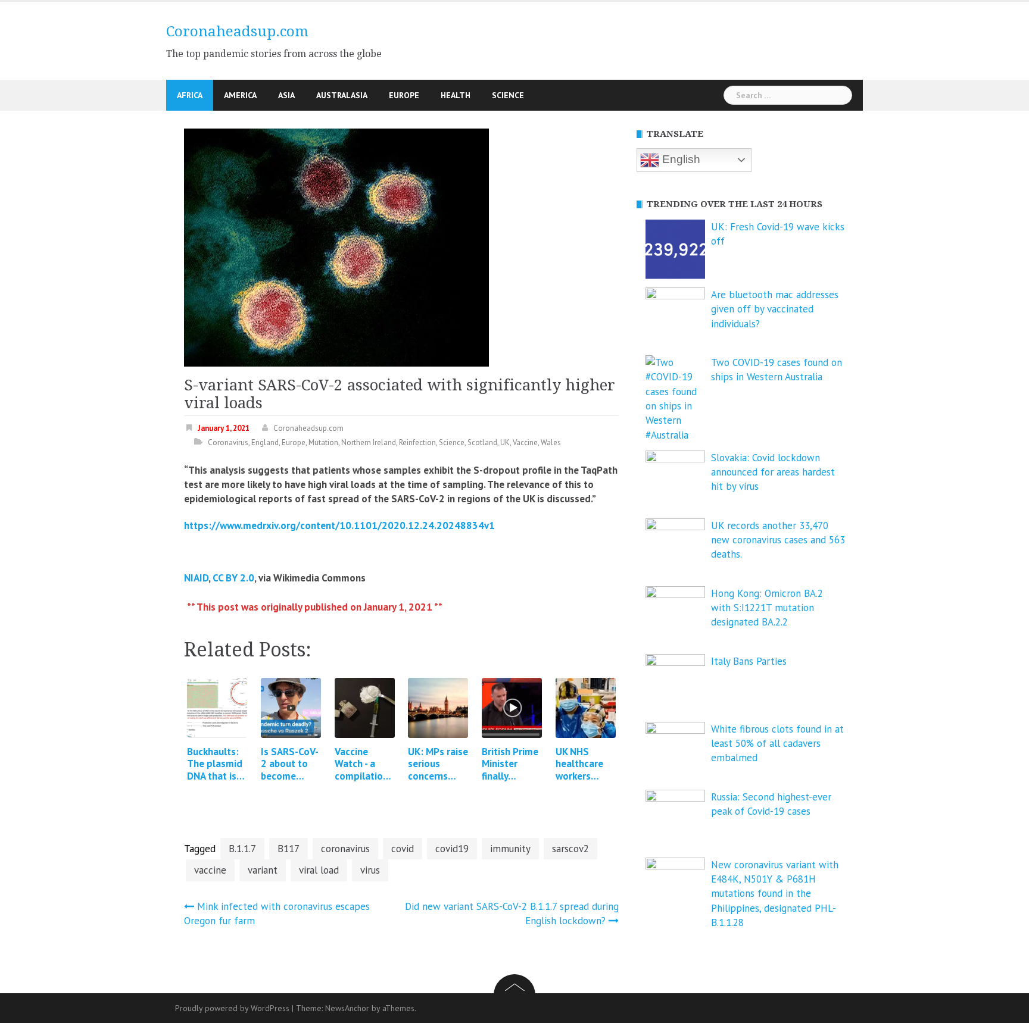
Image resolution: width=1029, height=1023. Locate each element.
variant (262, 870)
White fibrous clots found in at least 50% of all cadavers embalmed (777, 743)
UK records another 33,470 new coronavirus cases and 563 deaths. (778, 540)
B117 (288, 848)
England (265, 442)
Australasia (341, 95)
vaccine (210, 870)
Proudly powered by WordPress (232, 1008)
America (240, 95)
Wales (551, 442)
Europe (404, 95)
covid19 (452, 848)
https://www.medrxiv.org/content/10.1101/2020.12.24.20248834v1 (339, 525)
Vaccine (525, 442)
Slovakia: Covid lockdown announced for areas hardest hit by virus (773, 472)
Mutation (323, 442)
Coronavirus (228, 442)
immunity (510, 848)
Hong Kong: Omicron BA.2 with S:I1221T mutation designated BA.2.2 (767, 608)
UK (505, 442)
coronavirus (345, 848)
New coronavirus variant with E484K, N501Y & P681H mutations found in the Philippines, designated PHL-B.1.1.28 (774, 893)
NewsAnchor (347, 1008)
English (679, 159)
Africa (189, 95)
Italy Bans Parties (749, 661)
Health (455, 95)
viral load (319, 870)
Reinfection (417, 442)
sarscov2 (570, 848)
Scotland (482, 442)
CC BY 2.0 (233, 577)
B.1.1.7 (242, 848)
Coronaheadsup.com (237, 31)
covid (402, 848)
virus (370, 870)
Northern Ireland (368, 442)
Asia (286, 95)
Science (508, 95)
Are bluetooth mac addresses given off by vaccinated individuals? (774, 309)
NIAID (196, 577)
